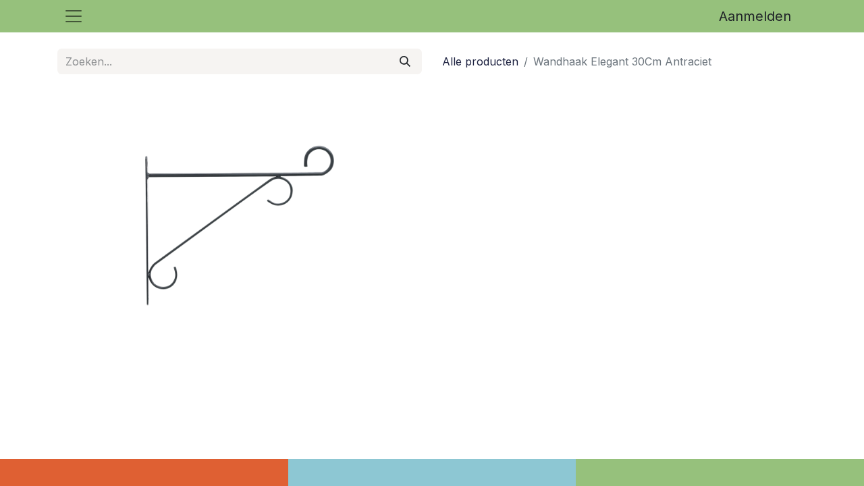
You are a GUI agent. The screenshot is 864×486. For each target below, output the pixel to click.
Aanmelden (755, 16)
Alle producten (480, 61)
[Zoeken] (405, 61)
